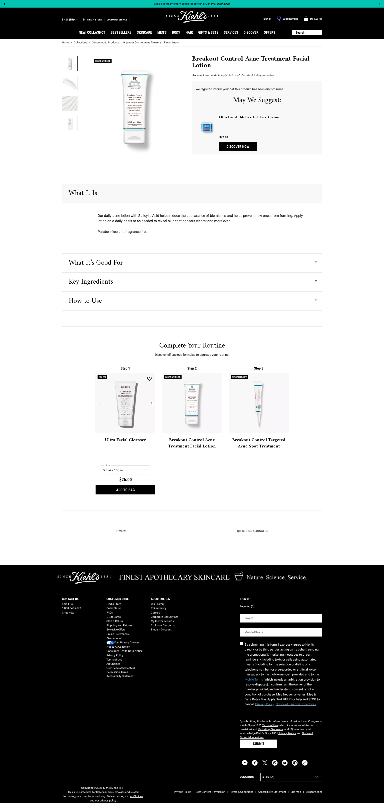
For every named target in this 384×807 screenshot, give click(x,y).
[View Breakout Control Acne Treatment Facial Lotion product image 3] (69, 103)
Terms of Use (114, 659)
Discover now (237, 146)
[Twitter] (265, 763)
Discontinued (114, 638)
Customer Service (117, 19)
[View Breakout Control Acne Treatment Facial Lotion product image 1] (69, 63)
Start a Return (114, 621)
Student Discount (161, 629)
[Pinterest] (295, 763)
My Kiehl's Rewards (162, 621)
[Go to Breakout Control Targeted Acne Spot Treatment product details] (259, 403)
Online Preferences (117, 634)
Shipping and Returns (119, 625)
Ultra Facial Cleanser (125, 440)
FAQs (109, 612)
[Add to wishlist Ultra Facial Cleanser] (150, 379)
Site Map (296, 791)
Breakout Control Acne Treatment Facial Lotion (192, 443)
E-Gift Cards (113, 616)
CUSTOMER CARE (117, 599)
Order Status (113, 608)
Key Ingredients (91, 282)
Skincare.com (314, 791)
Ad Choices (113, 663)
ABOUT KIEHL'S (160, 599)
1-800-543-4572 (71, 608)
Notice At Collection (118, 646)
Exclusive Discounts (163, 625)
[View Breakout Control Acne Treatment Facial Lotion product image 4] (69, 123)
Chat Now (68, 612)
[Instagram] (275, 763)
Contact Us (70, 599)
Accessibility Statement (120, 676)
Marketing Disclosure (270, 729)
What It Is (83, 193)
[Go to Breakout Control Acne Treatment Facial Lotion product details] (192, 403)
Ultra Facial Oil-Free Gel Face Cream (249, 117)
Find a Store (113, 604)
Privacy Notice (287, 733)
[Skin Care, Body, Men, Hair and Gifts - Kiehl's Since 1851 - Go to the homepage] (192, 17)
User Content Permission (210, 791)
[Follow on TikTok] (305, 763)
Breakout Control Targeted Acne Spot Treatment (258, 443)
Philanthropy (158, 608)
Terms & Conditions (241, 791)
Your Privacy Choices (126, 642)
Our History (157, 604)
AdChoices (136, 796)
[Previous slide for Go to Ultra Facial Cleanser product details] (99, 403)
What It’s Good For (96, 263)
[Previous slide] (4, 3)
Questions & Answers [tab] (252, 531)
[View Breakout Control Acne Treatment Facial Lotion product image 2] (69, 83)
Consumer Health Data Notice (124, 651)
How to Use (85, 301)
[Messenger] (245, 763)
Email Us (67, 604)
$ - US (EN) (68, 19)
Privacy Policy (114, 655)
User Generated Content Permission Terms (120, 670)
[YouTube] (285, 763)
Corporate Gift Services (164, 616)
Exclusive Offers (115, 629)
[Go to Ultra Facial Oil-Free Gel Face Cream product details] (207, 126)
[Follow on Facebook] (255, 763)
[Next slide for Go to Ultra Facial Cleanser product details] (151, 403)
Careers (155, 612)
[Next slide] (379, 3)
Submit (258, 744)
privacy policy (108, 800)
